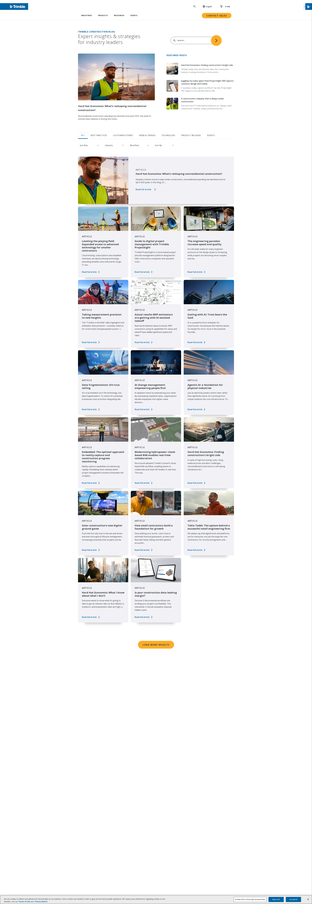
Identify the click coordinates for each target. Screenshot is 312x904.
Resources (119, 15)
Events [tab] (211, 135)
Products (103, 15)
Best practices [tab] (99, 135)
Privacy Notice (41, 901)
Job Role (84, 145)
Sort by (158, 145)
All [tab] (83, 135)
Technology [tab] (168, 135)
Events (133, 15)
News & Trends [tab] (147, 135)
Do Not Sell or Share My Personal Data (250, 899)
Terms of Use (24, 901)
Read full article (143, 189)
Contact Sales (216, 15)
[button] (206, 6)
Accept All (293, 899)
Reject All (276, 899)
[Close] (308, 899)
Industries (86, 15)
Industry (109, 145)
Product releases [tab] (191, 135)
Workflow (134, 145)
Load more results (156, 644)
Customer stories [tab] (123, 135)
